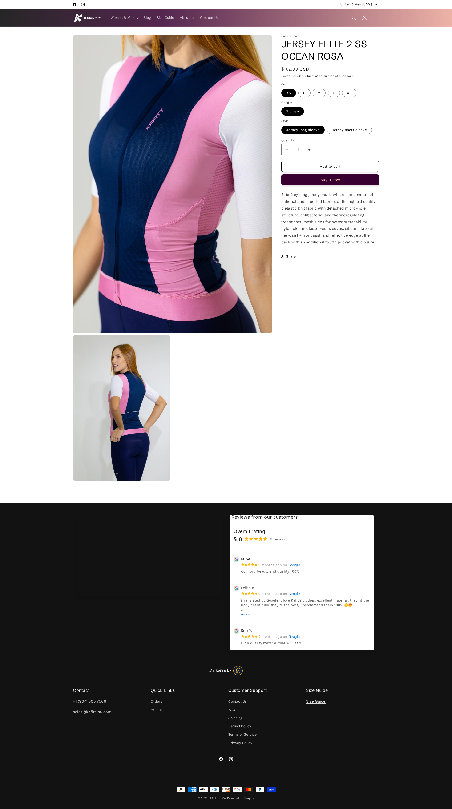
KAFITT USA (218, 798)
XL (349, 93)
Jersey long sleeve (303, 130)
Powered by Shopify (240, 798)
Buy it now (330, 180)
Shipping (311, 76)
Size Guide (316, 701)
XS (288, 93)
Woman (292, 111)
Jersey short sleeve (349, 130)
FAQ (231, 710)
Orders (156, 701)
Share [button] (291, 256)
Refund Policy (239, 726)
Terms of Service (242, 734)
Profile (156, 710)
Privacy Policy (240, 743)
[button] (124, 18)
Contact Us (237, 701)
